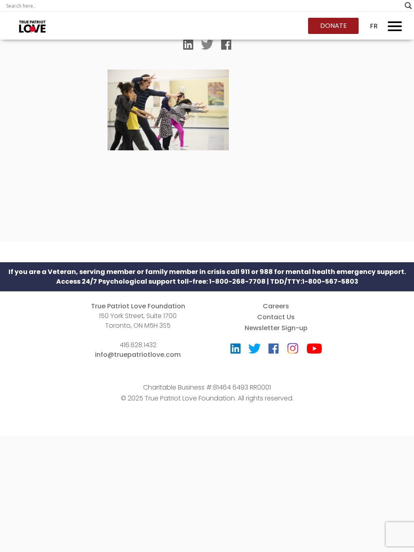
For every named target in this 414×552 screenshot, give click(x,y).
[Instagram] (292, 345)
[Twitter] (207, 46)
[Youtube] (314, 350)
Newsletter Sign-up (276, 328)
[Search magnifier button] (408, 5)
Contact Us (276, 317)
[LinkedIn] (188, 46)
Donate (333, 25)
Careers (276, 306)
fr (374, 26)
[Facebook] (226, 46)
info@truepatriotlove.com (138, 354)
